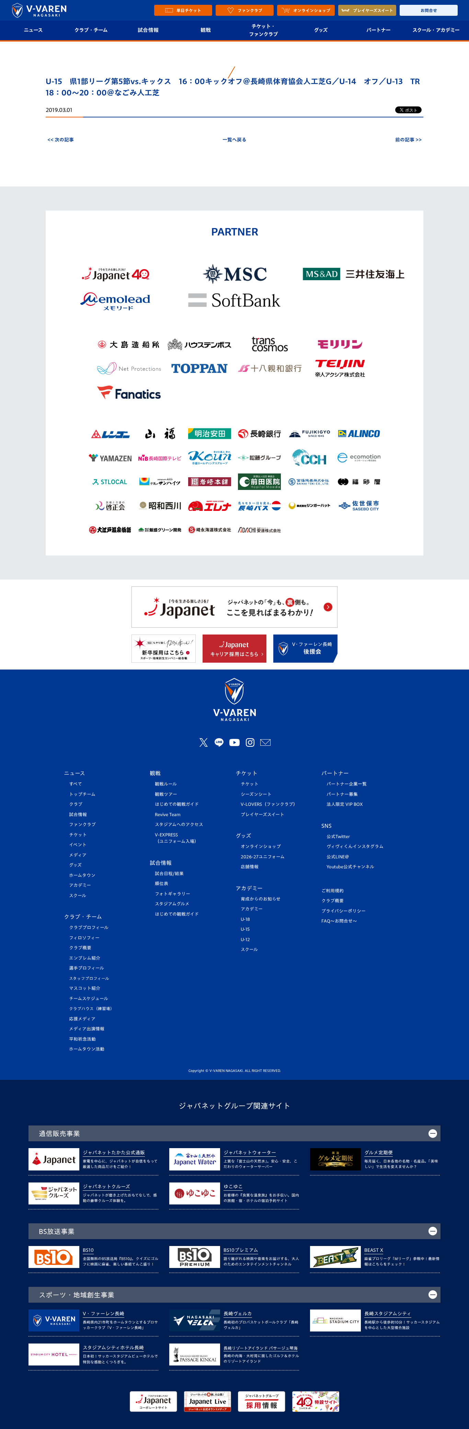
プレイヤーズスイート (262, 814)
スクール (77, 895)
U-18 (245, 919)
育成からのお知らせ (261, 899)
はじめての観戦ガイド (177, 804)
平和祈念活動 (82, 1039)
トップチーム (82, 794)
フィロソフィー (84, 938)
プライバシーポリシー (343, 911)
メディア (78, 855)
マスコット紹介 (84, 988)
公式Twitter (338, 836)
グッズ (321, 30)
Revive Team (168, 814)
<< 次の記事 (60, 139)
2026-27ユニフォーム (263, 857)
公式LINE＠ (338, 857)
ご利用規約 (332, 891)
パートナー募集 (342, 794)
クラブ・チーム (90, 30)
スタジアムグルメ (172, 904)
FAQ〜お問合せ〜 (339, 921)
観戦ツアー (166, 794)
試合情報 (148, 30)
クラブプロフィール (88, 927)
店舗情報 (250, 867)
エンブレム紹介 (84, 958)
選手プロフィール (86, 968)
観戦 (206, 30)
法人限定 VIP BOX (345, 804)
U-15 (245, 929)
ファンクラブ (82, 824)
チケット (78, 835)
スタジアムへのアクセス (179, 824)
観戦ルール (166, 784)
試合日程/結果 (169, 873)
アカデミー (80, 885)
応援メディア (82, 1019)
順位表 (161, 883)
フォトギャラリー (172, 894)
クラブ (75, 804)
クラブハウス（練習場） (91, 1008)
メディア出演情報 (86, 1029)
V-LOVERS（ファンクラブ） (269, 804)
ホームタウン (82, 875)
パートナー (378, 30)
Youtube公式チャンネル (350, 867)
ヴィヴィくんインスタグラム (355, 846)
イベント (78, 845)
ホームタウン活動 (86, 1049)
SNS (326, 825)
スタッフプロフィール (89, 978)
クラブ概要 (80, 948)
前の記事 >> (408, 139)
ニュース (33, 30)
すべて (75, 784)
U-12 (245, 939)
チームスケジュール (88, 998)
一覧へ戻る (234, 139)
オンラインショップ (261, 846)
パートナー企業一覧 (347, 784)
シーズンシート (256, 794)
